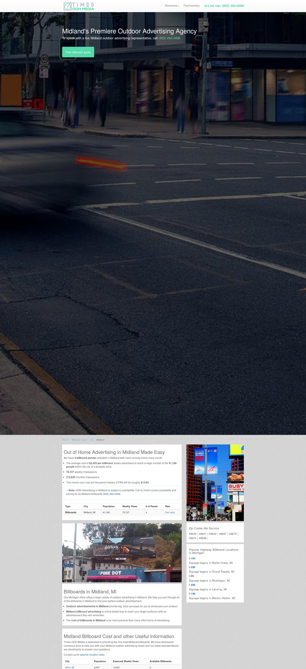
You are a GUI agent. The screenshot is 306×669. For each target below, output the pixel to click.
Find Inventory (192, 5)
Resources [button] (171, 5)
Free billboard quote (78, 52)
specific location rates (92, 654)
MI (91, 439)
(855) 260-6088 (169, 38)
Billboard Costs (79, 439)
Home (65, 439)
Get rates (170, 512)
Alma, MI (69, 667)
